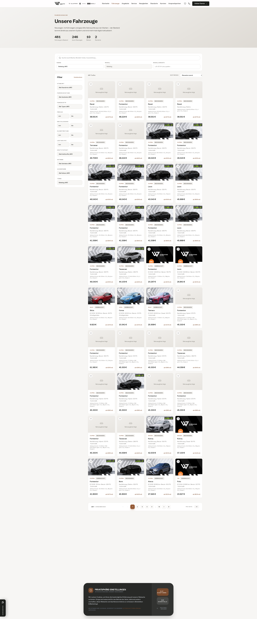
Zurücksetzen (78, 77)
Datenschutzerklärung (132, 608)
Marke (59, 62)
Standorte (154, 3)
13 (159, 506)
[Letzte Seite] (169, 507)
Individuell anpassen (163, 608)
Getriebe (60, 159)
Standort (60, 83)
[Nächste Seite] (164, 507)
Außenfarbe (61, 169)
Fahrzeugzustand (63, 93)
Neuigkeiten (143, 3)
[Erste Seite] (123, 507)
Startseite (105, 3)
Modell (107, 62)
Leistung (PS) (61, 140)
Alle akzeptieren (161, 592)
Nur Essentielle (162, 601)
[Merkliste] (185, 4)
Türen (59, 178)
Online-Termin (199, 3)
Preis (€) (60, 112)
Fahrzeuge (115, 3)
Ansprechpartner (174, 3)
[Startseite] (75, 3)
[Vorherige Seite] (128, 507)
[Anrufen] (189, 4)
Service (134, 3)
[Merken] (90, 84)
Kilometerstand (63, 131)
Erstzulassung (62, 121)
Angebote (125, 3)
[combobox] (131, 58)
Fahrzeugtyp (61, 102)
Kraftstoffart (62, 150)
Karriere (163, 3)
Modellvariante (159, 62)
